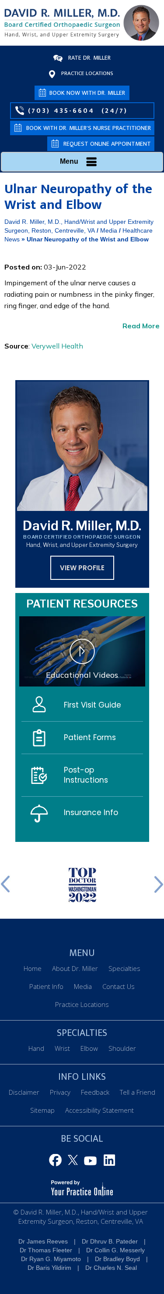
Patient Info (46, 986)
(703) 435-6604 (61, 110)
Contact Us (118, 986)
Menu (69, 161)
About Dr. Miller (75, 968)
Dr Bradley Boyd (117, 1258)
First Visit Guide (92, 705)
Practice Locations (87, 73)
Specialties (124, 968)
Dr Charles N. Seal (111, 1267)
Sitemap (42, 1110)
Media (108, 230)
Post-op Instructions (86, 775)
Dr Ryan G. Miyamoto (51, 1258)
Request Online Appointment (107, 144)
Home (33, 968)
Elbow (89, 1048)
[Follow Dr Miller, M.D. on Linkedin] (107, 1160)
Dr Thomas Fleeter (46, 1250)
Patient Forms (90, 737)
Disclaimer (24, 1092)
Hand (36, 1048)
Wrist (62, 1048)
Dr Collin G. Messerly (115, 1250)
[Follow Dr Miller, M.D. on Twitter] (73, 1160)
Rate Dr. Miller (89, 58)
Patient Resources (82, 603)
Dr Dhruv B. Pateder (110, 1241)
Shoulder (122, 1048)
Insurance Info (91, 812)
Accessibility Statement (99, 1110)
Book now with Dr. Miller (87, 93)
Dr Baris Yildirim (49, 1267)
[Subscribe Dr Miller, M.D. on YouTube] (90, 1160)
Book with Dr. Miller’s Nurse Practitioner (88, 128)
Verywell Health (57, 345)
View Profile (82, 567)
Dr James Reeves (43, 1241)
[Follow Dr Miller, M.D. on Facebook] (56, 1160)
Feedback (95, 1092)
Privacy (60, 1092)
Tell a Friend (137, 1092)
